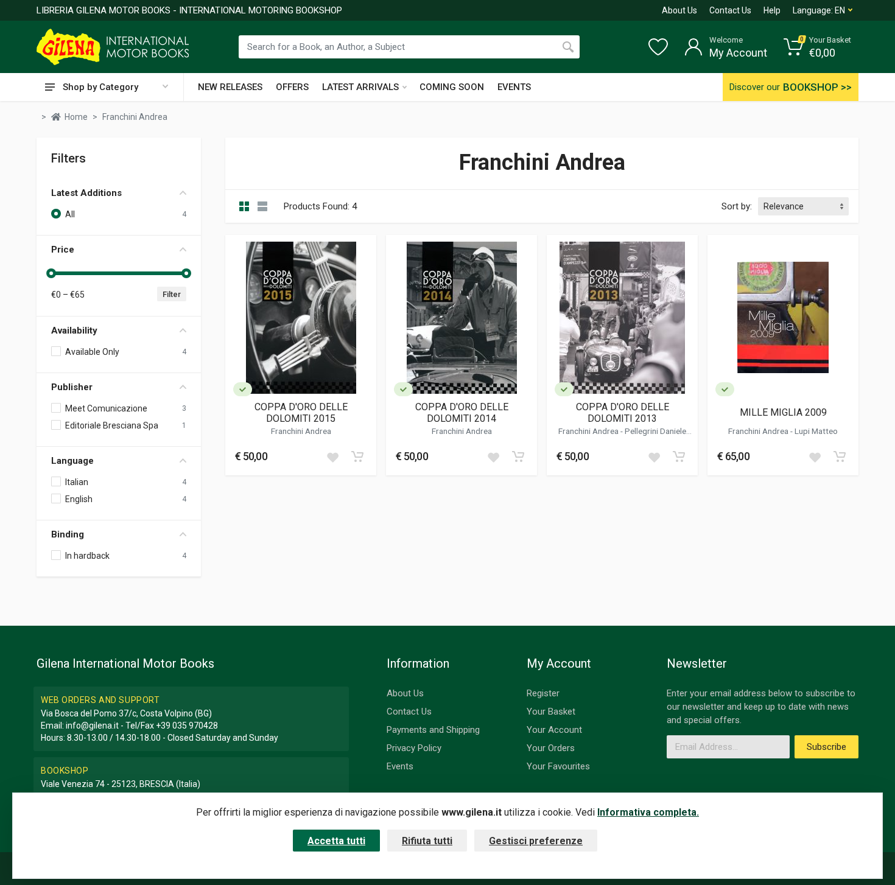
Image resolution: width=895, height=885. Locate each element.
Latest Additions (86, 192)
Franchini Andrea (301, 431)
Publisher (72, 387)
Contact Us (730, 10)
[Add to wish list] (332, 456)
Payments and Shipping (433, 729)
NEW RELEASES (230, 87)
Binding (67, 534)
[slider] (51, 273)
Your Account (554, 729)
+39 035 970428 (187, 725)
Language (72, 460)
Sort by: (736, 206)
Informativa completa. (648, 812)
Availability (74, 330)
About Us (679, 10)
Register (543, 693)
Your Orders (551, 748)
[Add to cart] (357, 456)
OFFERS (292, 87)
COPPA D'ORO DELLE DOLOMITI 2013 (622, 412)
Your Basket (551, 711)
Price (62, 249)
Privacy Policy (414, 748)
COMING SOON (451, 87)
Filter (172, 294)
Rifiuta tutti (427, 841)
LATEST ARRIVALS (360, 87)
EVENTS (514, 87)
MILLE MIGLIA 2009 (783, 412)
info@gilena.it (92, 725)
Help (772, 10)
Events (400, 766)
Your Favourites (558, 766)
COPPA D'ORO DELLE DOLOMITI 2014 (461, 412)
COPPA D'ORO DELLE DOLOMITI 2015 (301, 412)
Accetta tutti (336, 841)
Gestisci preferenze (536, 841)
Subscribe (826, 746)
